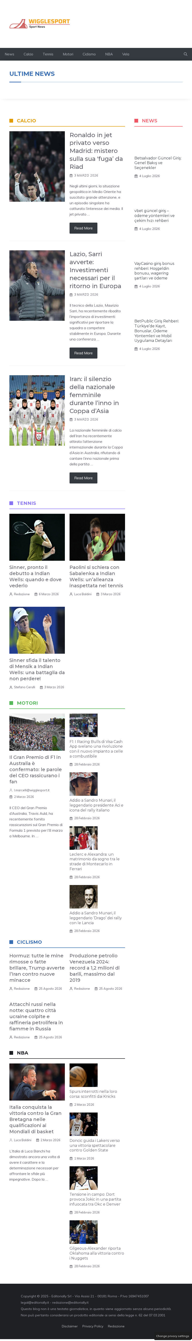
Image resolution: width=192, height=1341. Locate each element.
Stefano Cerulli (24, 687)
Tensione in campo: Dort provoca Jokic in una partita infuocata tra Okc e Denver (95, 1199)
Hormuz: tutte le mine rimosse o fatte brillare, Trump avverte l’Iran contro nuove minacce (37, 968)
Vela (125, 54)
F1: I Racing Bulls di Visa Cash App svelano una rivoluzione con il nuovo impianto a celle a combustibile (96, 748)
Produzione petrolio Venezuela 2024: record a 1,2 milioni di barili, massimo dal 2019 (95, 968)
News (9, 54)
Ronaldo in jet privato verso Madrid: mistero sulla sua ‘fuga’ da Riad (96, 150)
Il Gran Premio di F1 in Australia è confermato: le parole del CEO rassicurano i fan (35, 769)
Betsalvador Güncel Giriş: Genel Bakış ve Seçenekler (157, 163)
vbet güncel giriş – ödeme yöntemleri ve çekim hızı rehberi (154, 216)
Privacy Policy (92, 1326)
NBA (109, 54)
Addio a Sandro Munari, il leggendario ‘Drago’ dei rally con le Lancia (96, 918)
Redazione (22, 594)
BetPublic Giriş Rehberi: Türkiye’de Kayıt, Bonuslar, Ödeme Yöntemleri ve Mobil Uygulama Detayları (156, 331)
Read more (83, 228)
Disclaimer (70, 1326)
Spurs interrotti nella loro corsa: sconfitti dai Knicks (93, 1094)
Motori (68, 54)
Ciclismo (89, 54)
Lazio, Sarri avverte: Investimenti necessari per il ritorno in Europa (95, 270)
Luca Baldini (83, 594)
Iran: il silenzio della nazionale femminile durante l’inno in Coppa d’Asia (94, 394)
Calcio (28, 54)
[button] (185, 54)
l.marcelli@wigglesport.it (31, 790)
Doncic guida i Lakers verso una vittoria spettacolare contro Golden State (95, 1145)
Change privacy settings (172, 1336)
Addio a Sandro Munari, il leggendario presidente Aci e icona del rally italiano (96, 805)
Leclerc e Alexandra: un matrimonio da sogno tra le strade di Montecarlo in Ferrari (95, 861)
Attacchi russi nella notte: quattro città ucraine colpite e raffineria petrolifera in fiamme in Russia (36, 1016)
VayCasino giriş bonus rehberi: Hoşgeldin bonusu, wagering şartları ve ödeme (154, 270)
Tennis (48, 54)
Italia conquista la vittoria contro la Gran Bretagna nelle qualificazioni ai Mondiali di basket (35, 1119)
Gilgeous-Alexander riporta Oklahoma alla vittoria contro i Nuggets (97, 1253)
